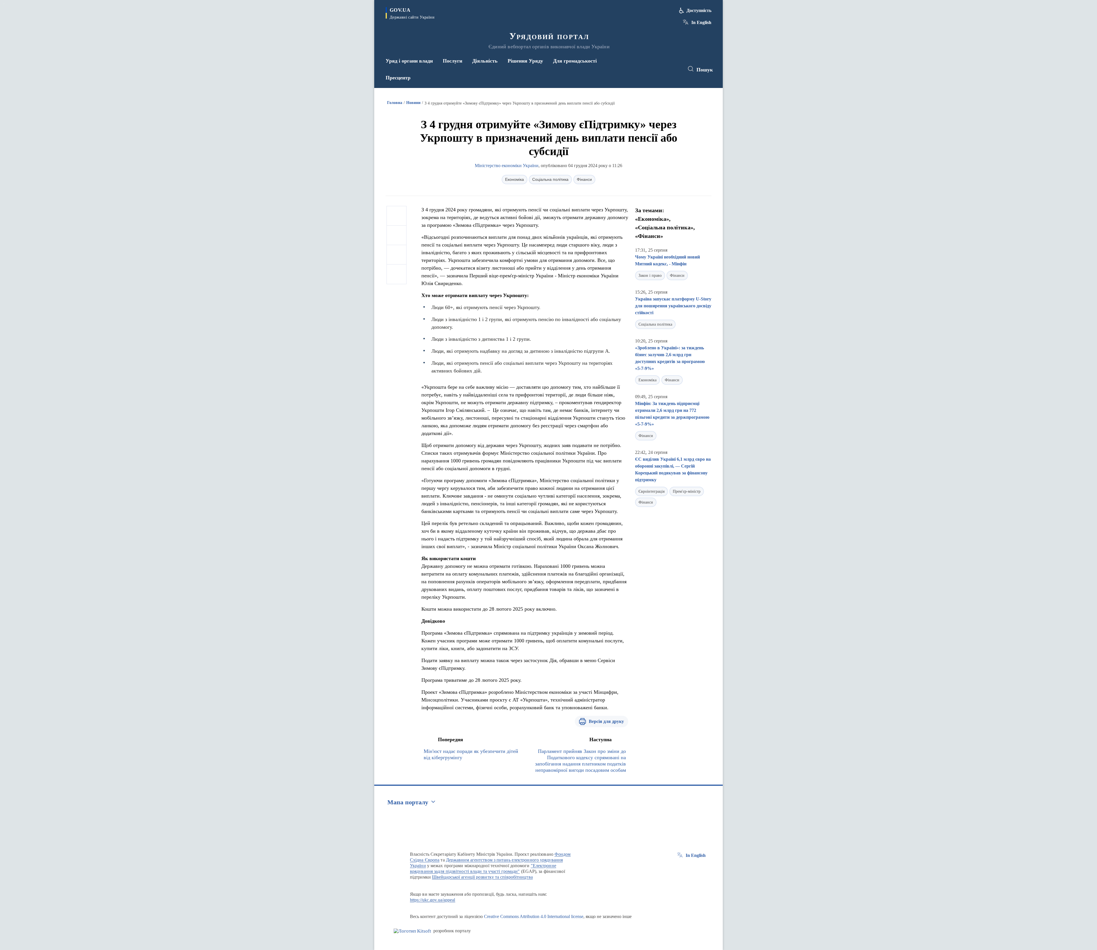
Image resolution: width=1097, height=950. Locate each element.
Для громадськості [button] (575, 61)
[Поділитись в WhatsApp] (396, 254)
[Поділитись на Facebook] (396, 216)
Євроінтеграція (651, 491)
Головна (394, 103)
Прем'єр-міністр (686, 491)
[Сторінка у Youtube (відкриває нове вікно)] (674, 69)
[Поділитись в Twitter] (396, 235)
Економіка (514, 179)
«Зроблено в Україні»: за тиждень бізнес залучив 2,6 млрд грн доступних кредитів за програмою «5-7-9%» (670, 358)
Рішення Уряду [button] (525, 61)
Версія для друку (606, 721)
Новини (413, 103)
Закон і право (650, 275)
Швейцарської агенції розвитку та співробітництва (482, 877)
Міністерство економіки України (507, 165)
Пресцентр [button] (398, 78)
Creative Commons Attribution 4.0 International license (533, 916)
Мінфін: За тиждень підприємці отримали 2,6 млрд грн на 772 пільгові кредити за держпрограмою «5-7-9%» (672, 413)
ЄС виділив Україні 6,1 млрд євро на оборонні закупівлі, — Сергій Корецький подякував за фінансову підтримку (673, 469)
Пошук (704, 70)
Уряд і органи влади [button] (409, 61)
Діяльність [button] (485, 61)
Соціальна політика (550, 179)
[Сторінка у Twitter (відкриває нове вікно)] (663, 69)
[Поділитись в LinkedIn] (396, 274)
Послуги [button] (452, 61)
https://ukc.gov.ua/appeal (432, 899)
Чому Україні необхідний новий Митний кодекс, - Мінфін (667, 260)
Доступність (698, 10)
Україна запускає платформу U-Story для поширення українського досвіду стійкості (673, 305)
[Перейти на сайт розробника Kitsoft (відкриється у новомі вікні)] (412, 931)
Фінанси (584, 179)
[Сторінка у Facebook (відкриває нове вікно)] (653, 69)
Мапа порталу (407, 802)
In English (701, 22)
